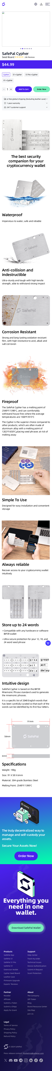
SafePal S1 (8, 958)
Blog (29, 1003)
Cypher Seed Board (12, 973)
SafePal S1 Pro (10, 962)
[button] (20, 48)
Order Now (41, 89)
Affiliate (7, 999)
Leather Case (9, 977)
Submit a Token (10, 1003)
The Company (33, 995)
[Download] (41, 4)
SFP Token (32, 999)
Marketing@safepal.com (33, 1053)
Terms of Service (11, 1025)
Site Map (31, 1010)
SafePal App (9, 955)
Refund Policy (9, 1036)
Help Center (32, 955)
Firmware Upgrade (12, 980)
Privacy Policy (9, 1029)
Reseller (7, 995)
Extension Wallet (11, 969)
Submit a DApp (10, 1006)
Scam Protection (34, 973)
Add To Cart (24, 89)
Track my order (34, 958)
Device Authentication (37, 966)
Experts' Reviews (11, 984)
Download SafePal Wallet (26, 927)
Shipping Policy (10, 1032)
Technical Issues (34, 962)
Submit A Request (35, 969)
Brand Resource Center (37, 1006)
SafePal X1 (8, 966)
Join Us (30, 1014)
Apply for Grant (10, 1010)
